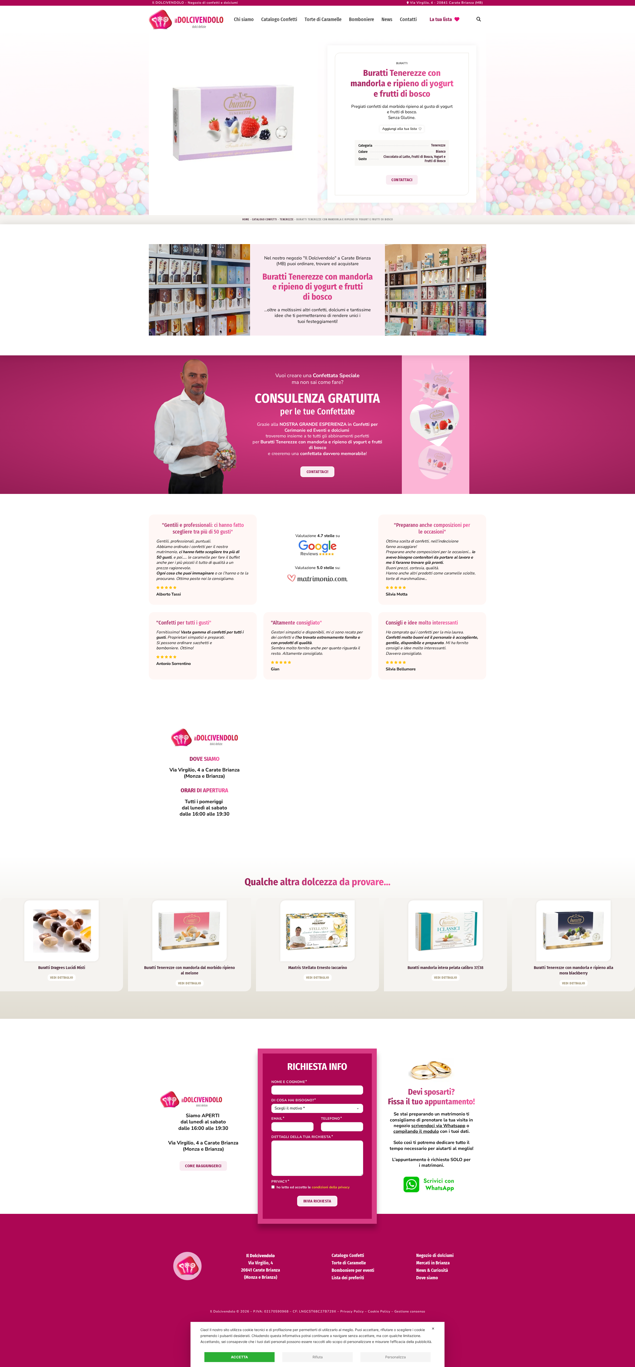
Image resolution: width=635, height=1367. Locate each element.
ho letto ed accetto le (313, 1187)
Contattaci (401, 179)
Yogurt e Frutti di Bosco (435, 159)
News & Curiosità (432, 1270)
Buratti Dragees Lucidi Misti (61, 967)
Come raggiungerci (203, 1166)
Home (245, 219)
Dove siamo (427, 1278)
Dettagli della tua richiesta (301, 1137)
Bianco (440, 151)
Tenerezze (438, 145)
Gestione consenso (409, 1311)
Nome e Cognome (288, 1082)
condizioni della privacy (330, 1187)
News (386, 19)
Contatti (408, 19)
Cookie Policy (379, 1311)
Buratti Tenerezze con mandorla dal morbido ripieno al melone (189, 970)
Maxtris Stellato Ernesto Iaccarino (317, 967)
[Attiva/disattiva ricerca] (478, 19)
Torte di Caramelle (323, 19)
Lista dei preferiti (348, 1278)
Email (276, 1119)
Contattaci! (318, 471)
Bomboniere (361, 19)
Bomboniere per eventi (353, 1270)
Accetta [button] (239, 1357)
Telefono (330, 1119)
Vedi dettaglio (61, 977)
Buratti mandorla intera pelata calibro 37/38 (445, 967)
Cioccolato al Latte (396, 157)
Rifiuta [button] (318, 1357)
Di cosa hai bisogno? (292, 1100)
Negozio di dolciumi (435, 1255)
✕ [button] (433, 1328)
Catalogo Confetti (279, 19)
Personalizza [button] (395, 1357)
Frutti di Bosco (422, 157)
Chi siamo (244, 19)
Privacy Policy (352, 1311)
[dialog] (317, 1344)
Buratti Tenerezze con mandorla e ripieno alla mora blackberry (573, 970)
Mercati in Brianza (433, 1263)
